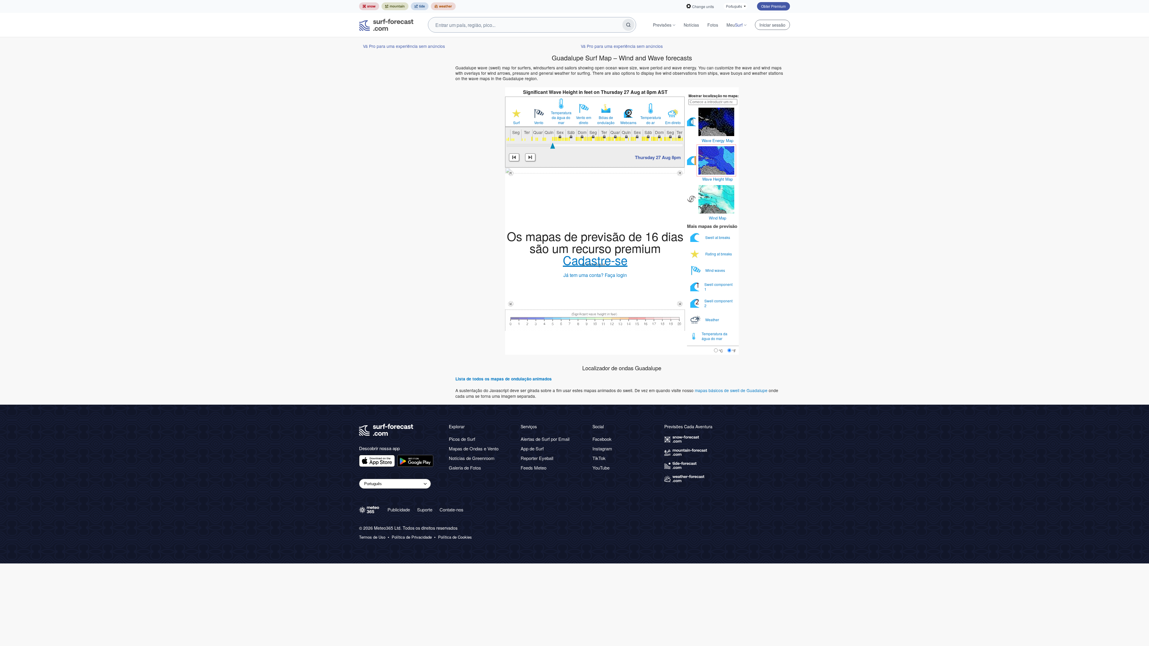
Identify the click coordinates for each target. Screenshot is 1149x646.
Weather (712, 319)
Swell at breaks (718, 237)
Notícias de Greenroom (472, 458)
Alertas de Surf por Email (545, 439)
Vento (538, 122)
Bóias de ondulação (606, 120)
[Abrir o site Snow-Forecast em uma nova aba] (369, 6)
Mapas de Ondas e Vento (473, 448)
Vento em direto (583, 120)
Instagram (602, 448)
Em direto (673, 122)
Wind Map (717, 218)
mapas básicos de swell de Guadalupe (732, 390)
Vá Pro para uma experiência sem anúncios (404, 46)
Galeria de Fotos (465, 467)
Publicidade (398, 509)
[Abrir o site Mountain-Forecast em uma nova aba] (395, 6)
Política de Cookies (455, 537)
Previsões (662, 25)
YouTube (601, 467)
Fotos (712, 25)
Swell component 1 (718, 287)
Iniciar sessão (772, 25)
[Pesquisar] (628, 25)
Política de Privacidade (412, 537)
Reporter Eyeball (537, 458)
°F (734, 350)
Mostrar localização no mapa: (714, 95)
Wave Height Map (717, 179)
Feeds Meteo (533, 467)
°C (721, 350)
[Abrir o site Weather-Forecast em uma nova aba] (443, 6)
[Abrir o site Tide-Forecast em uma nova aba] (419, 6)
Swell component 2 (718, 303)
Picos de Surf (462, 439)
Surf (516, 122)
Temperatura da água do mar (561, 117)
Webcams (628, 122)
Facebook (602, 439)
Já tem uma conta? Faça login (595, 275)
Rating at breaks (719, 253)
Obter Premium (773, 6)
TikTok (599, 458)
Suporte (424, 509)
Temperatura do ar (650, 120)
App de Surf (532, 448)
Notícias (691, 25)
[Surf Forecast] (386, 25)
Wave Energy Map (717, 140)
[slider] (553, 146)
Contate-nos (451, 509)
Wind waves (715, 270)
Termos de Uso (372, 537)
